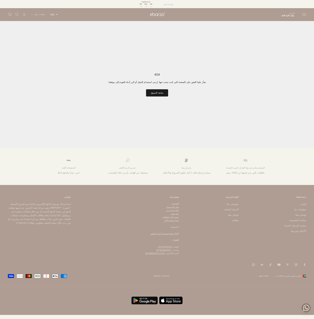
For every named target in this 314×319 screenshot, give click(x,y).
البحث (303, 204)
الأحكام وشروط (298, 231)
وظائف (235, 220)
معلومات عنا (300, 209)
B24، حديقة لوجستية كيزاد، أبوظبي (164, 233)
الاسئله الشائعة (231, 209)
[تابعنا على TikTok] (270, 264)
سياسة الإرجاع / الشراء (295, 225)
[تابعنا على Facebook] (304, 264)
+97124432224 (165, 247)
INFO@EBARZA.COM (155, 253)
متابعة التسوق (157, 92)
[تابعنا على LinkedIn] (262, 264)
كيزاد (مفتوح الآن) (171, 220)
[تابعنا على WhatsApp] (253, 264)
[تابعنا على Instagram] (296, 264)
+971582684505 (164, 250)
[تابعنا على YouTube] (279, 264)
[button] (54, 15)
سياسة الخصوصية (297, 220)
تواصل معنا (301, 214)
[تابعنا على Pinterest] (287, 264)
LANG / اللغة (39, 14)
